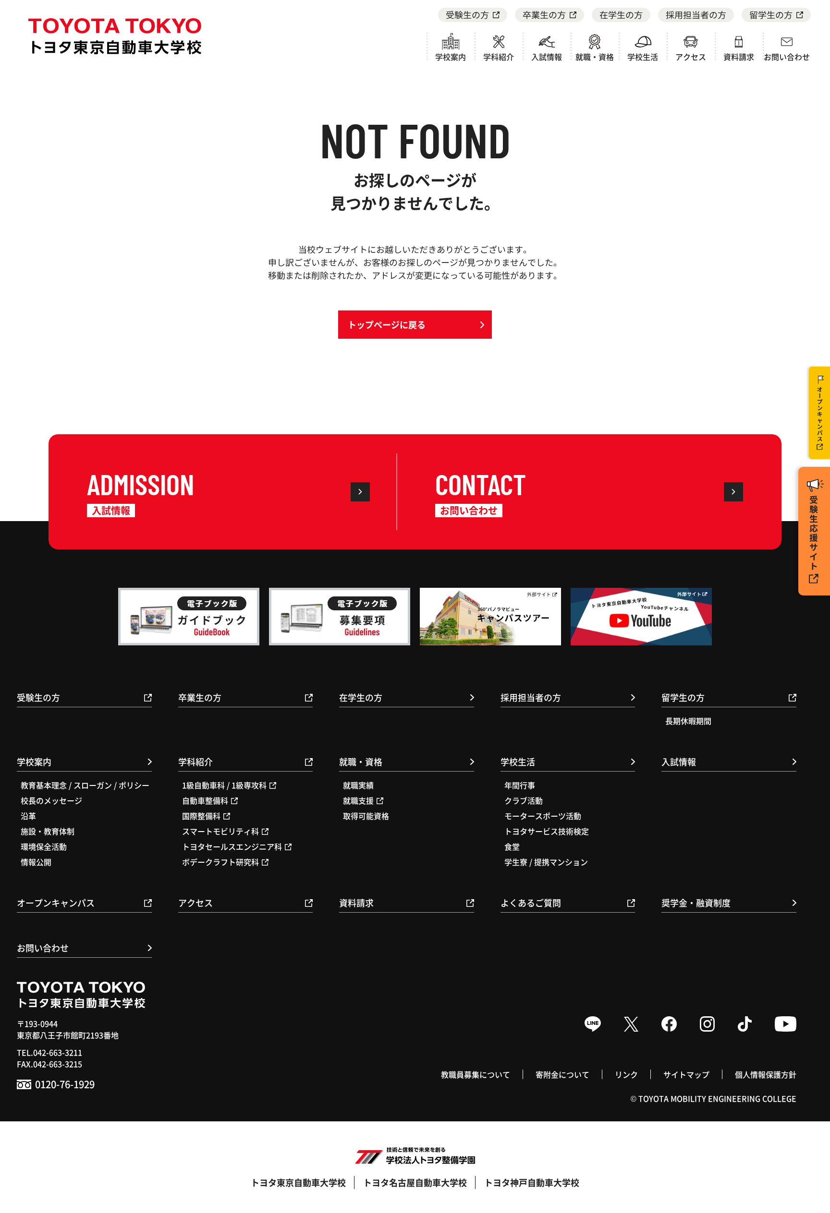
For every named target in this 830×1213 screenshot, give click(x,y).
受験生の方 (467, 14)
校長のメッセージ (51, 800)
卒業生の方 (544, 14)
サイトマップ (686, 1074)
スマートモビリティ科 (220, 831)
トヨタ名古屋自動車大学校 (415, 1182)
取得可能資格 (366, 815)
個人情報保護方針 (765, 1074)
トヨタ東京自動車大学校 (298, 1182)
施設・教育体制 (47, 831)
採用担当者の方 (696, 14)
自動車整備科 (205, 800)
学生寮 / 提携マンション (546, 862)
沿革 (28, 815)
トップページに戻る (387, 324)
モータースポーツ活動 (542, 815)
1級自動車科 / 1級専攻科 (224, 785)
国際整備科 (201, 815)
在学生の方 (621, 14)
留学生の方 (771, 14)
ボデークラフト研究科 (220, 862)
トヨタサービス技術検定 (546, 831)
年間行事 (519, 785)
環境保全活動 (44, 846)
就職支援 (358, 800)
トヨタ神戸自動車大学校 (531, 1182)
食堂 (512, 846)
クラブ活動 (523, 800)
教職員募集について (475, 1074)
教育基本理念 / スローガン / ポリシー (85, 785)
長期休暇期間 (688, 720)
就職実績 (358, 785)
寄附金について (562, 1074)
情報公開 (36, 862)
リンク (626, 1074)
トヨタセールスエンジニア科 (232, 846)
